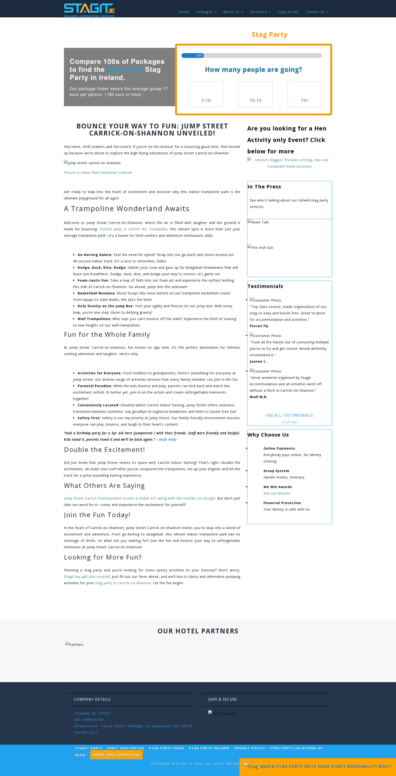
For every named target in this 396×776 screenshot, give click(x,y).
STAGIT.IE (184, 764)
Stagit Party (89, 748)
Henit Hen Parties (125, 748)
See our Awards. (277, 493)
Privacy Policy (249, 748)
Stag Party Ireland (209, 748)
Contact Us (315, 11)
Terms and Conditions (116, 754)
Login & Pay (288, 11)
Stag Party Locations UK (296, 748)
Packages (205, 11)
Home (183, 11)
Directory (259, 11)
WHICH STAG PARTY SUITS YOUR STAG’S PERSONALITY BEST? (324, 766)
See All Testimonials (289, 415)
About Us (232, 11)
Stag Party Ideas (166, 748)
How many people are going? (253, 69)
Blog (80, 755)
